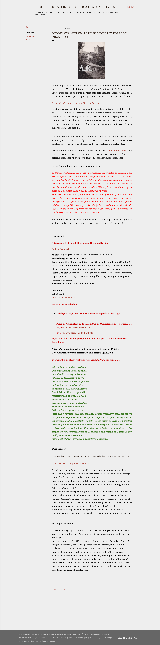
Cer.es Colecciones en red (78, 327)
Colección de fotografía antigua (74, 7)
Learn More (125, 637)
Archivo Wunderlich (62, 249)
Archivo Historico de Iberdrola (77, 333)
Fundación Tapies (118, 150)
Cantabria (30, 36)
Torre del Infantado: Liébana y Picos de (75, 103)
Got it (138, 637)
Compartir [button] (30, 27)
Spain (28, 39)
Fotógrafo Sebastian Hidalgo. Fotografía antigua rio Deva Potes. (90, 456)
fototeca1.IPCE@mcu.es (63, 297)
